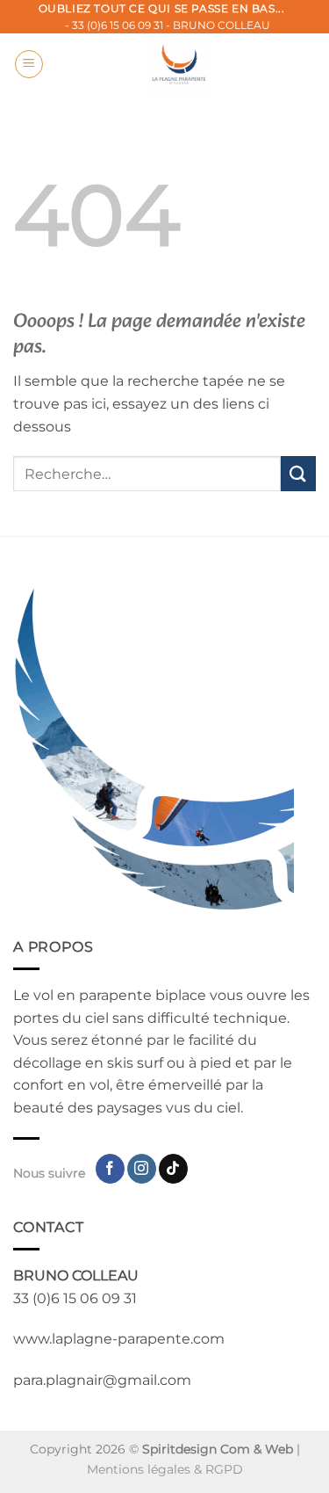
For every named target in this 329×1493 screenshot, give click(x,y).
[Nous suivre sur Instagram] (141, 1169)
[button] (29, 64)
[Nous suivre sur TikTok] (173, 1169)
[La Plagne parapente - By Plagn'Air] (178, 64)
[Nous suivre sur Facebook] (110, 1169)
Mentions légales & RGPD (165, 1469)
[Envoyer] (298, 473)
